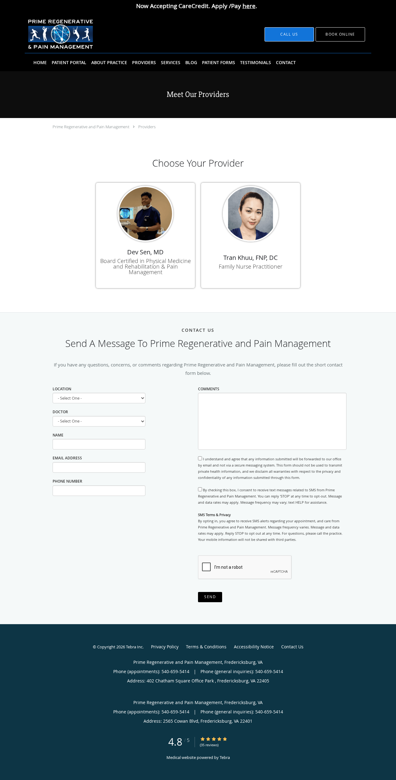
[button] (340, 34)
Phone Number (67, 481)
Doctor (60, 411)
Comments (208, 389)
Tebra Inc (134, 647)
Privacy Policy (165, 647)
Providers (147, 126)
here (249, 6)
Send (210, 596)
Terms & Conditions (206, 647)
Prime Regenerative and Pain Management (91, 126)
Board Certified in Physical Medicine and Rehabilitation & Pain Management (145, 266)
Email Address (67, 458)
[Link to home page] (52, 34)
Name (58, 435)
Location (62, 389)
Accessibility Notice (254, 647)
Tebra (225, 757)
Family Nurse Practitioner (250, 266)
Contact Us (292, 647)
